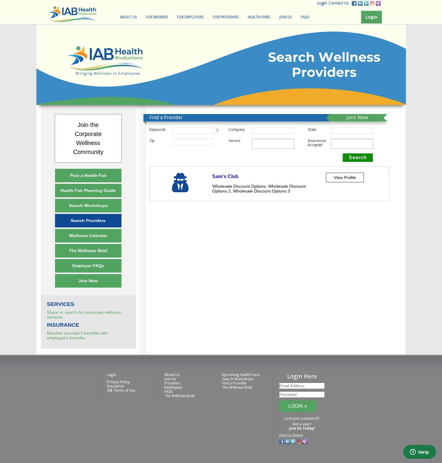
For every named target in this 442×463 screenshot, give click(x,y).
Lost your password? (301, 418)
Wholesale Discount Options (239, 186)
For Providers (226, 17)
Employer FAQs (88, 265)
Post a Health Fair (88, 175)
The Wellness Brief (88, 250)
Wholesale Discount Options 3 (261, 191)
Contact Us (339, 3)
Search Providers (88, 220)
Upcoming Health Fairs (240, 375)
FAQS (305, 17)
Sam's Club (225, 176)
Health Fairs (259, 17)
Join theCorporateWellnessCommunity (88, 138)
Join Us (285, 17)
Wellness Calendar (88, 235)
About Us (128, 17)
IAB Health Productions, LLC (72, 14)
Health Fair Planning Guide (88, 190)
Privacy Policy (118, 382)
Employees (173, 387)
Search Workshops (88, 205)
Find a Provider (234, 383)
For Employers (190, 17)
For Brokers (157, 17)
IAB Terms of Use (121, 390)
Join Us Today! (302, 428)
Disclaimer (115, 386)
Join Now (88, 280)
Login (322, 3)
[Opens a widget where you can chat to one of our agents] (419, 452)
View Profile (345, 177)
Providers (172, 383)
